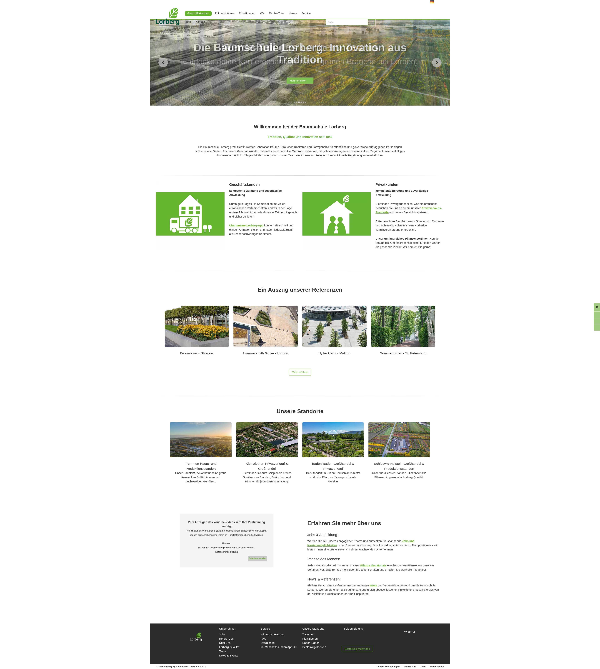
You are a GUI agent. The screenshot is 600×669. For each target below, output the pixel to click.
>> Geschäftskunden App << (279, 647)
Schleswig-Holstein (314, 647)
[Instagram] (360, 639)
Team (222, 651)
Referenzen (226, 638)
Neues (293, 13)
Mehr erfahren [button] (300, 372)
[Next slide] (437, 62)
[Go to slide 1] (294, 102)
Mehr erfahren (299, 80)
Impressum (410, 666)
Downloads (268, 642)
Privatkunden (247, 13)
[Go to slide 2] (296, 102)
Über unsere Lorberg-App (246, 225)
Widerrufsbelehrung (273, 634)
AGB (423, 666)
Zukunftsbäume (224, 13)
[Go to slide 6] (305, 102)
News (373, 585)
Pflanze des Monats (373, 565)
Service (306, 13)
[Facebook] (349, 639)
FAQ (263, 638)
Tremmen (308, 634)
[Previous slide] (163, 62)
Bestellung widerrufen (357, 648)
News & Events (228, 655)
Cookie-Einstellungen (388, 666)
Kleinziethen (310, 638)
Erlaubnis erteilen (257, 558)
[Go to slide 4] (301, 102)
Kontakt (200, 21)
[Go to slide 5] (303, 102)
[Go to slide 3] (299, 102)
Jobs (188, 21)
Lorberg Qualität (229, 647)
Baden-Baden (311, 642)
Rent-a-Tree (276, 13)
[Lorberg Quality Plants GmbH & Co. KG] (165, 21)
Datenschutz (437, 666)
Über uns (224, 642)
